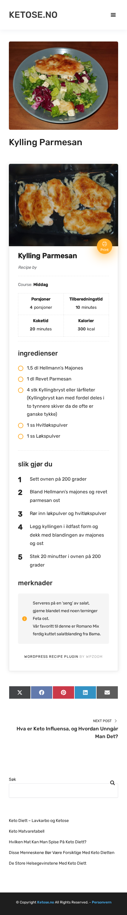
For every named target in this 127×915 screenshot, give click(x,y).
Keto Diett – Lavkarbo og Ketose (39, 820)
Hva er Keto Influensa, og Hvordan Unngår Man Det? (67, 732)
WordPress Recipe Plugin (51, 657)
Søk (12, 779)
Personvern (101, 902)
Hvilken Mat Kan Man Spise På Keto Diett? (47, 841)
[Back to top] (121, 909)
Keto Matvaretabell (26, 831)
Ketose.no (33, 14)
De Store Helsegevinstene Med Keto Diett (47, 863)
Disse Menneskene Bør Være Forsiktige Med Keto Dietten (61, 852)
